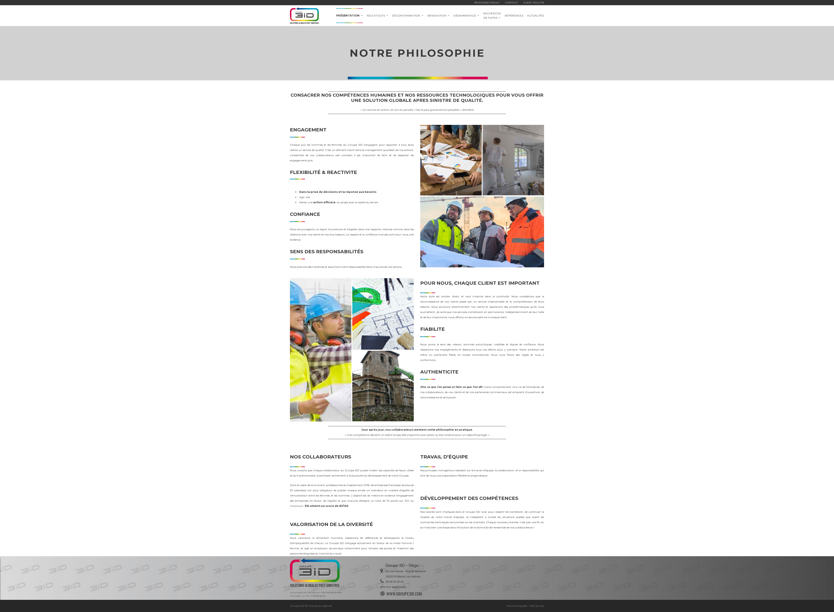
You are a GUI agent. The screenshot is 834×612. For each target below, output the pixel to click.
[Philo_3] (482, 232)
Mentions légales (517, 605)
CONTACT (511, 2)
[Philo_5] (383, 314)
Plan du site (537, 605)
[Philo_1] (451, 160)
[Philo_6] (383, 386)
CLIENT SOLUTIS (533, 2)
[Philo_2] (513, 160)
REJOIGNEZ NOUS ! (487, 2)
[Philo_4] (320, 350)
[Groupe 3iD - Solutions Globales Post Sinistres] (304, 15)
